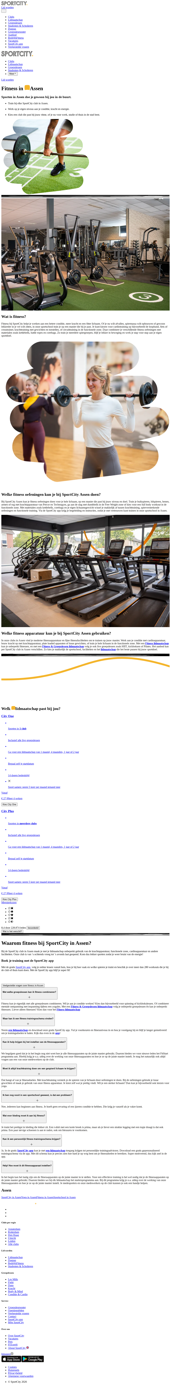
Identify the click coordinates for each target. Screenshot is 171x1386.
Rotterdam (13, 1232)
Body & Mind (15, 1291)
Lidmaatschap (15, 19)
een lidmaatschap (18, 1030)
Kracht (11, 1288)
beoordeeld (33, 928)
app (57, 1033)
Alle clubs (13, 1244)
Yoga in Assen (28, 1197)
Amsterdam (14, 1229)
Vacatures (13, 40)
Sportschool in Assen (64, 1197)
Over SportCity (16, 1335)
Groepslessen (15, 22)
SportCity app (23, 967)
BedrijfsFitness (16, 37)
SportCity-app (15, 43)
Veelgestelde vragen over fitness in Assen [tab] (23, 985)
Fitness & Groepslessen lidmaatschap (63, 646)
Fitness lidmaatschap (157, 643)
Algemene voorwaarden (20, 1376)
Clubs (11, 16)
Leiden (11, 1241)
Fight (11, 1282)
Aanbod (12, 34)
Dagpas (12, 28)
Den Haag (13, 1235)
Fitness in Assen (44, 1197)
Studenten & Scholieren (20, 25)
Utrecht (12, 1238)
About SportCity (17, 1348)
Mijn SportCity (16, 1322)
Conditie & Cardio (18, 1294)
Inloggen (6, 1354)
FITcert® (13, 1344)
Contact (12, 1316)
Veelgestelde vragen (18, 46)
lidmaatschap (108, 649)
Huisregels (13, 1370)
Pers (10, 1341)
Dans (11, 1285)
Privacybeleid (15, 1373)
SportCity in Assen (11, 1197)
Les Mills (13, 1279)
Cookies (12, 1367)
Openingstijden (16, 1310)
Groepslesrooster (17, 31)
